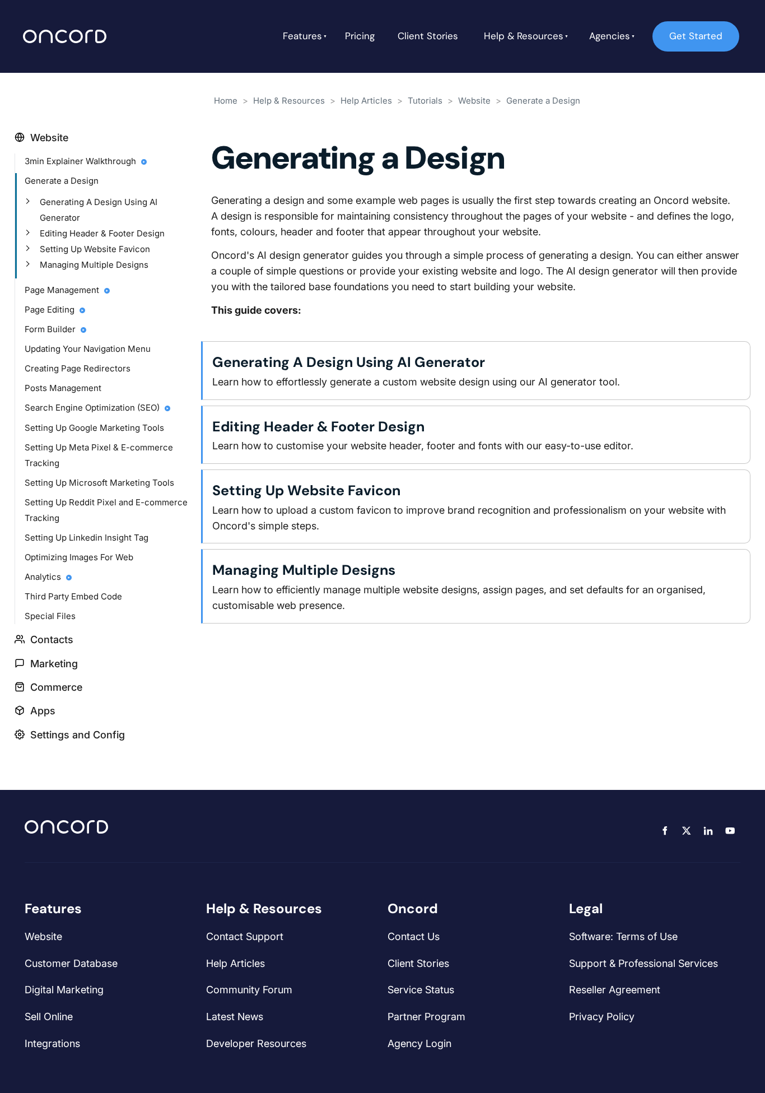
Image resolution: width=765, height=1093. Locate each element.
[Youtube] (730, 830)
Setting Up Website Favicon (95, 249)
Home (225, 100)
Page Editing (51, 309)
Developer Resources (256, 1043)
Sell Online (49, 1016)
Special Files (50, 616)
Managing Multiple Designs (94, 264)
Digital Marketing (64, 990)
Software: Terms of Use (623, 936)
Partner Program (426, 1016)
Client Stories (428, 36)
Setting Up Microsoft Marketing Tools (99, 482)
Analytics (44, 576)
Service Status (421, 990)
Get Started (679, 28)
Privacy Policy (602, 1016)
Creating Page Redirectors (77, 368)
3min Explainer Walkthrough (81, 161)
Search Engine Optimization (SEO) (93, 407)
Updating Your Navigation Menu (88, 348)
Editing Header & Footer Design (102, 233)
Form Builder (51, 329)
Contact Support (244, 936)
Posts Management (63, 388)
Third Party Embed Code (73, 596)
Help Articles (366, 100)
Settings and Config (77, 735)
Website (49, 137)
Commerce (56, 687)
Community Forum (249, 990)
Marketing (54, 663)
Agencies (609, 36)
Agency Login (419, 1043)
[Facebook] (664, 830)
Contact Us (414, 936)
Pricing (360, 36)
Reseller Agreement (614, 990)
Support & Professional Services (643, 963)
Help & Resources (523, 36)
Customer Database (71, 963)
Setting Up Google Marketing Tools (94, 427)
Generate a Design (62, 180)
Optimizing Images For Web (79, 557)
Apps (42, 711)
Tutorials (425, 100)
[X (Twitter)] (686, 830)
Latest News (234, 1016)
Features (302, 36)
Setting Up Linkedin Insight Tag (86, 537)
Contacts (51, 639)
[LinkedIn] (708, 830)
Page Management (63, 290)
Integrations (52, 1043)
